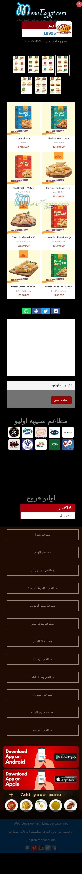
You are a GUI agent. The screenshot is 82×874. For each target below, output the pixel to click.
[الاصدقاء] (54, 433)
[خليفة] (27, 445)
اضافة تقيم (61, 400)
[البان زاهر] (27, 433)
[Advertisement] (41, 471)
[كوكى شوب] (68, 445)
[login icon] (79, 4)
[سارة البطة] (41, 445)
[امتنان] (54, 445)
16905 (49, 33)
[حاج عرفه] (14, 445)
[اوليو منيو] (62, 64)
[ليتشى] (68, 433)
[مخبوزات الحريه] (41, 433)
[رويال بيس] (14, 433)
